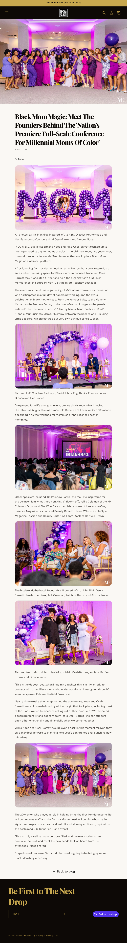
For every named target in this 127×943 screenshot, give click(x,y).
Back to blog (66, 871)
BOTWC (20, 935)
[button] (7, 13)
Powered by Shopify (33, 935)
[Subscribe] (64, 914)
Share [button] (21, 159)
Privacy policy (53, 935)
